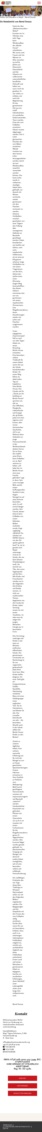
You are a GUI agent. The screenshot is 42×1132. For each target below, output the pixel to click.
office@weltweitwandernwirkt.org (16, 1042)
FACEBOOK (10, 1047)
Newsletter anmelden (22, 1093)
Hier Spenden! (22, 1086)
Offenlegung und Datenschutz (16, 1126)
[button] (4, 1128)
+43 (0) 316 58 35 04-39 (11, 1044)
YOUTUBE (9, 1049)
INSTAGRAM (10, 1052)
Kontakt (22, 1078)
